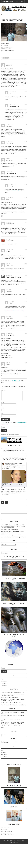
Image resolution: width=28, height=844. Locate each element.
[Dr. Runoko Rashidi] (14, 8)
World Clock (10, 664)
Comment (4, 390)
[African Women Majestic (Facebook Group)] (14, 568)
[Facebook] (6, 502)
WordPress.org (4, 685)
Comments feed (4, 683)
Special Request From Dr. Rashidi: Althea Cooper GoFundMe (13, 537)
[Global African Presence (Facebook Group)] (14, 620)
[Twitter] (2, 502)
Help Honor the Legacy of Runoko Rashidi (9, 529)
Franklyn (8, 251)
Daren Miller (16, 381)
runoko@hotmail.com (16, 190)
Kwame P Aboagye (10, 335)
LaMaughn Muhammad (11, 173)
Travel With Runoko (19, 1)
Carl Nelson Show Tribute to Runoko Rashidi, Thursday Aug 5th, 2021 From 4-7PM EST (12, 723)
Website (3, 413)
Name (3, 402)
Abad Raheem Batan (14, 106)
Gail (10, 93)
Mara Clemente (9, 241)
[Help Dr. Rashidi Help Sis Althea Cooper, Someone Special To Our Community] (14, 474)
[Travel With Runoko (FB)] (14, 775)
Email (3, 408)
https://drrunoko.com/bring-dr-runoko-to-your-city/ (14, 311)
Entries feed (3, 681)
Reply (26, 64)
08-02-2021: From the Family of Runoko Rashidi (10, 535)
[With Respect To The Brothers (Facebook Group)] (14, 591)
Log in (2, 679)
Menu (2, 14)
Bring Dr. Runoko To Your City (8, 1)
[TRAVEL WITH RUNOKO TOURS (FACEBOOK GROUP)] (14, 648)
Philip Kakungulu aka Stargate (13, 277)
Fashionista (11, 842)
